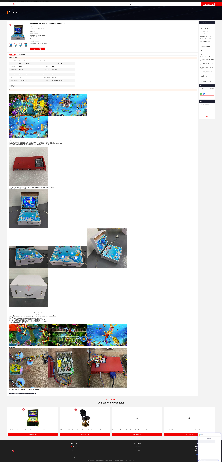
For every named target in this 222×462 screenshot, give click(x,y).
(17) (206, 72)
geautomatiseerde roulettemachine (28, 393)
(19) (205, 46)
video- (126, 4)
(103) (206, 41)
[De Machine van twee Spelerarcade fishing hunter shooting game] (18, 32)
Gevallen (120, 4)
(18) (206, 50)
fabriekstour (74, 448)
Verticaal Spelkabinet (138, 454)
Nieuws (114, 4)
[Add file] (199, 460)
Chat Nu (207, 97)
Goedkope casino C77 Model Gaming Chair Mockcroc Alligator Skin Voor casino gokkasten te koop (28, 429)
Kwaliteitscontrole (75, 450)
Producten (94, 4)
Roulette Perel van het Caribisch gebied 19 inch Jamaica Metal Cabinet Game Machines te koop (184, 429)
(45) (204, 43)
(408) (205, 81)
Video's (101, 4)
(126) (205, 26)
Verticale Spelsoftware (138, 452)
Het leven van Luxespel (138, 448)
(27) (206, 79)
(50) (204, 31)
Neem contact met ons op (77, 452)
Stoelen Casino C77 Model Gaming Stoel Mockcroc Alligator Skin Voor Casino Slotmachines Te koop (133, 429)
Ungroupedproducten (19, 14)
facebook (197, 454)
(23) (206, 28)
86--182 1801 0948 (46, 1)
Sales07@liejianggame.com (35, 1)
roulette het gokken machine (15, 393)
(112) (207, 60)
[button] (27, 45)
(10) (205, 56)
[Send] (219, 460)
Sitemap (73, 454)
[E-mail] (204, 93)
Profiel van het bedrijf (76, 446)
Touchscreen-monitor (138, 446)
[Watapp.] (201, 94)
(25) (206, 64)
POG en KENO (137, 450)
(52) (205, 38)
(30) (207, 53)
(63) (205, 36)
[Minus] (219, 434)
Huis (88, 4)
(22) (206, 68)
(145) (206, 33)
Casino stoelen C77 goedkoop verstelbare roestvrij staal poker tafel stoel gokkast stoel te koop (79, 429)
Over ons (107, 4)
